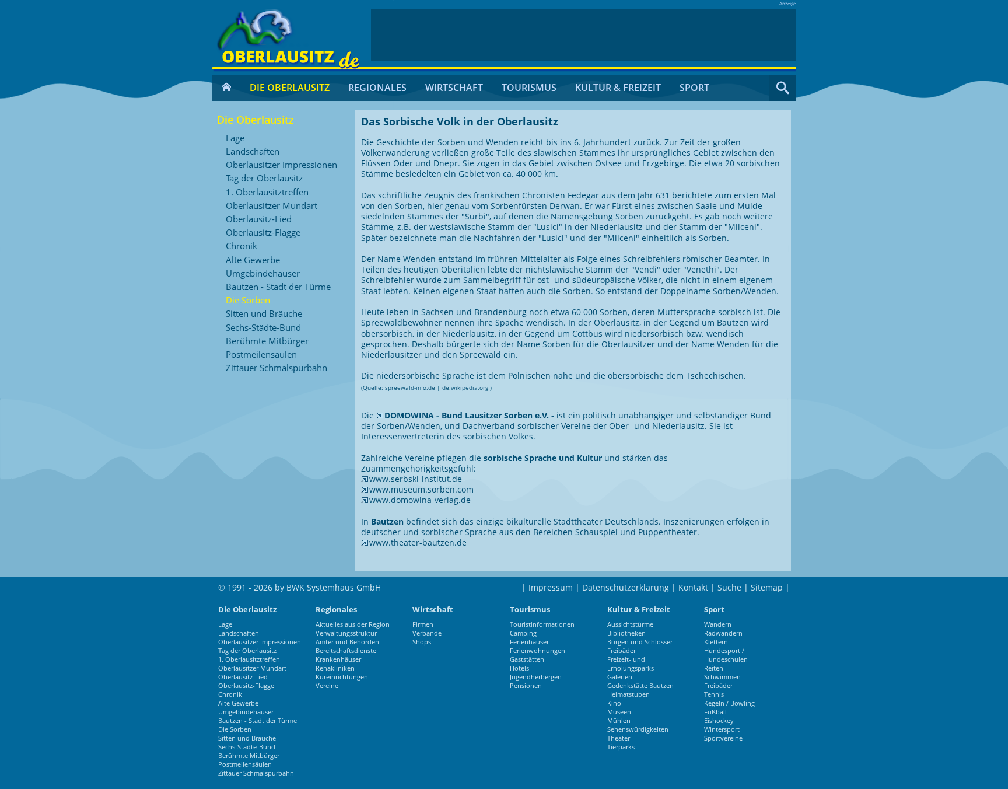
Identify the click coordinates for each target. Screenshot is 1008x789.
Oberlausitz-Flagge (263, 233)
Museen (619, 711)
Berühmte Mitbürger (267, 341)
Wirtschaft (454, 87)
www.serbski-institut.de (415, 478)
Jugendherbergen (536, 676)
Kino (614, 703)
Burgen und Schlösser (640, 641)
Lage (235, 138)
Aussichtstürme (630, 624)
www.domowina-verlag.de (420, 499)
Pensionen (526, 685)
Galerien (619, 676)
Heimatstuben (628, 694)
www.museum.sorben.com (421, 489)
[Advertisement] (583, 35)
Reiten (713, 668)
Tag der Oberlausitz (264, 178)
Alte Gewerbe (253, 260)
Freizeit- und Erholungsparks (630, 663)
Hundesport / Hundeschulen (726, 655)
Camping (523, 633)
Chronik (241, 246)
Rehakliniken (335, 668)
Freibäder (621, 650)
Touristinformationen (542, 624)
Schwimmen (722, 676)
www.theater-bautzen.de (418, 542)
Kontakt (693, 587)
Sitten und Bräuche (264, 314)
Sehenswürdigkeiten (637, 729)
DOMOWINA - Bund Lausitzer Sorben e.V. (467, 415)
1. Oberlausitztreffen (267, 192)
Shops (421, 641)
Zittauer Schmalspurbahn (276, 368)
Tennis (714, 694)
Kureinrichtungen (342, 676)
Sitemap (767, 587)
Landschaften (252, 151)
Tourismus (529, 87)
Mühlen (619, 720)
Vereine (327, 685)
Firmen (422, 624)
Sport (694, 87)
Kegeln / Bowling (729, 703)
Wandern (718, 624)
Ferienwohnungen (537, 650)
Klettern (716, 641)
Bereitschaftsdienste (346, 650)
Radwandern (723, 633)
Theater (618, 738)
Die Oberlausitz (290, 87)
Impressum (550, 587)
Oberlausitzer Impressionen (281, 165)
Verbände (427, 633)
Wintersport (722, 729)
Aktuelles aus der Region (353, 624)
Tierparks (621, 746)
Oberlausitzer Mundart (271, 206)
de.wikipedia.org (465, 387)
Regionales (377, 87)
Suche (729, 587)
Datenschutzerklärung (625, 587)
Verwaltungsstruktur (346, 633)
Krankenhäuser (338, 659)
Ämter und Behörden (347, 641)
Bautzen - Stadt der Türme (278, 287)
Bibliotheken (626, 633)
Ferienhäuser (529, 641)
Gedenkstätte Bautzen (640, 685)
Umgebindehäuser (263, 273)
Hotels (519, 668)
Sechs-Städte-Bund (263, 328)
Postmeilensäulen (261, 355)
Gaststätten (527, 659)
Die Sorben (248, 300)
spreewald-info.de (410, 387)
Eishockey (719, 720)
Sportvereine (723, 738)
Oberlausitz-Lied (259, 219)
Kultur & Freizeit (618, 87)
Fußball (715, 711)
